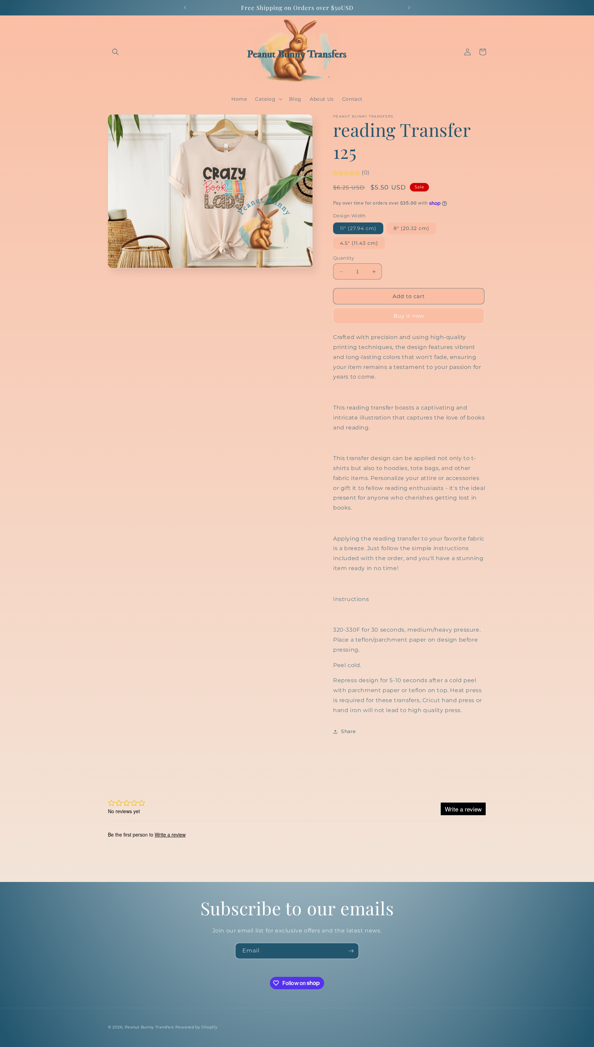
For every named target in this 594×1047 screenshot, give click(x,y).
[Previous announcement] (184, 7)
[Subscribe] (351, 951)
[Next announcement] (409, 7)
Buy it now (409, 316)
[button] (115, 51)
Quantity (343, 258)
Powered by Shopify (196, 1027)
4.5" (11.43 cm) (359, 243)
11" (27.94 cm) (358, 228)
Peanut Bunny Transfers (149, 1027)
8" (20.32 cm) (411, 228)
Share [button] (348, 731)
